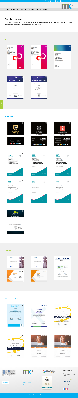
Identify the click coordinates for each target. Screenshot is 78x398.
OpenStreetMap (12, 375)
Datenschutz (28, 394)
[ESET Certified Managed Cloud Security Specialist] (39, 191)
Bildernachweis (35, 394)
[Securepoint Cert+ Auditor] (62, 134)
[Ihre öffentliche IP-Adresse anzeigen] (55, 1)
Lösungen (23, 9)
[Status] (58, 1)
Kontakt (45, 9)
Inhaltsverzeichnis (58, 394)
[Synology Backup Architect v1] (39, 87)
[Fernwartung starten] (48, 1)
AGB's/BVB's (50, 394)
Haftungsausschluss (43, 394)
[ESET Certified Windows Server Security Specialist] (62, 165)
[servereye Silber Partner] (15, 276)
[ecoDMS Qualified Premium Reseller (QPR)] (62, 268)
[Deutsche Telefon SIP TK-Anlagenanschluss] (15, 346)
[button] (64, 389)
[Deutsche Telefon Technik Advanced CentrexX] (62, 316)
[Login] (61, 1)
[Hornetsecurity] (15, 222)
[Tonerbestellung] (53, 1)
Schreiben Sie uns (28, 384)
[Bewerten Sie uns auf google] (49, 372)
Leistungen (14, 9)
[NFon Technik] (15, 315)
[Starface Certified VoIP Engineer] (62, 346)
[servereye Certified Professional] (39, 276)
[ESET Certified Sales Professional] (15, 165)
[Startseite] (45, 1)
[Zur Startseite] (67, 6)
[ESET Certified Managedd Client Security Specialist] (39, 165)
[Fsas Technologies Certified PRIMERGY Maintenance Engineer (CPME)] (62, 57)
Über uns (31, 9)
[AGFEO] (39, 346)
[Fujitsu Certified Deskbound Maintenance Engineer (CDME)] (39, 57)
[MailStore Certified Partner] (15, 262)
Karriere (38, 9)
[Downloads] (50, 1)
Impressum (22, 394)
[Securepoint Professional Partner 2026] (15, 133)
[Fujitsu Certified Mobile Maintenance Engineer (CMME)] (15, 57)
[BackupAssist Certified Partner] (39, 262)
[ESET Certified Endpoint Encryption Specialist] (15, 191)
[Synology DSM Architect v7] (15, 87)
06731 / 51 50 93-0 (28, 382)
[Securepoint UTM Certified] (39, 134)
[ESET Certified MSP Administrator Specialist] (62, 191)
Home (7, 9)
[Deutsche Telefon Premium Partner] (39, 316)
